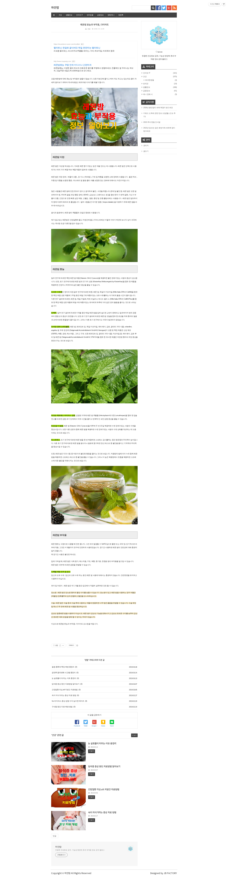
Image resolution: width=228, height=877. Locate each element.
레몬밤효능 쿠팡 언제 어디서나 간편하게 (72, 65)
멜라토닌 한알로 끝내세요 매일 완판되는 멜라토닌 (77, 48)
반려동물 (90, 15)
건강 (60, 15)
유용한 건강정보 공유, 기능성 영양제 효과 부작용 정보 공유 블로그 (79, 850)
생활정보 (69, 15)
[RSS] (174, 8)
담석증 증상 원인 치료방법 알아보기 (65, 684)
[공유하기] (60, 645)
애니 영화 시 (148, 94)
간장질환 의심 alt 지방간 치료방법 (65, 690)
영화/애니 (111, 15)
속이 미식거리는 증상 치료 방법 (64, 695)
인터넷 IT (79, 15)
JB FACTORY (170, 873)
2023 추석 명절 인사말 (151, 122)
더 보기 (134, 735)
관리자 (146, 145)
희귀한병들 (149, 80)
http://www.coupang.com (62, 61)
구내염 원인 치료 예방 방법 (62, 707)
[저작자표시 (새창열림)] (77, 645)
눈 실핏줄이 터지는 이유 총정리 (64, 678)
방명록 (120, 15)
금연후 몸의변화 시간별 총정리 (64, 673)
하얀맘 (55, 7)
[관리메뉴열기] (224, 4)
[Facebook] (158, 8)
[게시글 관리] (63, 645)
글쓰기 (146, 151)
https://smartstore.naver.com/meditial (67, 44)
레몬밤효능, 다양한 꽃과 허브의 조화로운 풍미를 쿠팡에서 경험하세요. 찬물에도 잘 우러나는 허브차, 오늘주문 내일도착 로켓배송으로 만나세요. (93, 69)
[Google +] (169, 8)
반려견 (145, 84)
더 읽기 (91, 751)
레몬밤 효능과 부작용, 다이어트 (94, 24)
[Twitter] (163, 8)
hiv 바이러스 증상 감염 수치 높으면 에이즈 (68, 701)
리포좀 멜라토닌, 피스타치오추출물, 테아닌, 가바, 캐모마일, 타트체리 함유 (84, 51)
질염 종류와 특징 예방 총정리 (63, 667)
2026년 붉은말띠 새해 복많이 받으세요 (158, 108)
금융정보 (100, 15)
